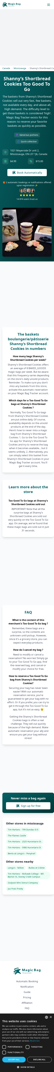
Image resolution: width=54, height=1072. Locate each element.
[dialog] (27, 1043)
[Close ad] (46, 509)
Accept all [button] (14, 1059)
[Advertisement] (27, 535)
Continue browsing (27, 562)
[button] (27, 1067)
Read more (35, 1040)
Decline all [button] (39, 1059)
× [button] (51, 1017)
